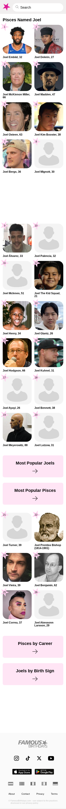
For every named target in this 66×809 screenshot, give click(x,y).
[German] (55, 783)
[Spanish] (10, 783)
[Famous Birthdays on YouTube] (50, 758)
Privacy (40, 794)
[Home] (33, 744)
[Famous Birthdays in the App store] (22, 772)
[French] (33, 783)
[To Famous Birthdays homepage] (6, 7)
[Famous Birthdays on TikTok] (26, 758)
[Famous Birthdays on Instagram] (15, 758)
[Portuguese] (21, 783)
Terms (54, 794)
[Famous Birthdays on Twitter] (37, 758)
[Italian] (44, 783)
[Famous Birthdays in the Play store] (44, 772)
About (11, 794)
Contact (25, 794)
